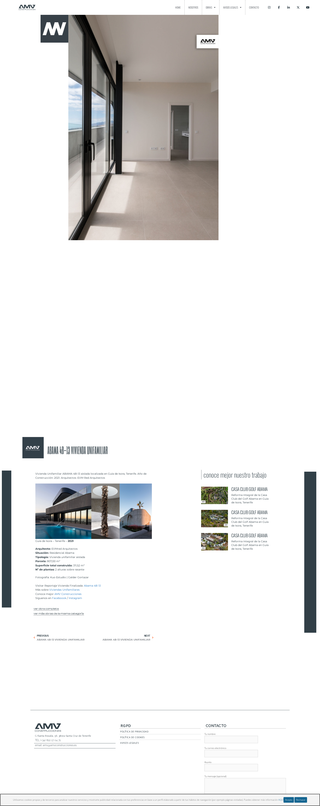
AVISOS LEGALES (129, 742)
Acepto (288, 799)
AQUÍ (281, 799)
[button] (46, 608)
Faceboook (59, 598)
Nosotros (193, 7)
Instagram (75, 598)
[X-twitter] (298, 7)
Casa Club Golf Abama (249, 489)
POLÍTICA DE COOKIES (132, 737)
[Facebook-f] (279, 7)
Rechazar (300, 799)
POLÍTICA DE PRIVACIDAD (134, 731)
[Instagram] (269, 7)
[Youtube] (308, 7)
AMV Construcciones (67, 594)
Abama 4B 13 (92, 585)
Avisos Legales (230, 7)
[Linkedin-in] (288, 7)
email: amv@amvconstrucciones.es (56, 745)
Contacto (254, 7)
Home (178, 7)
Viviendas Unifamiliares (64, 589)
